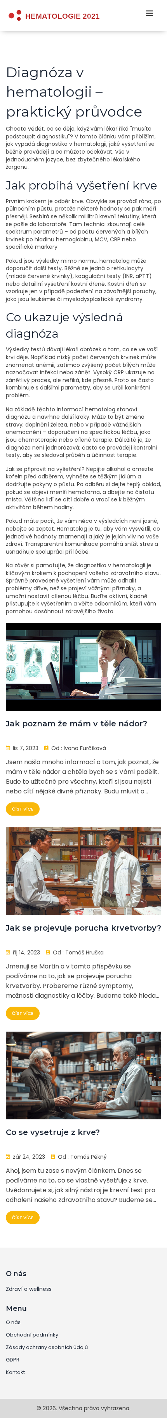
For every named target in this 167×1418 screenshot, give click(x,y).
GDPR (12, 1360)
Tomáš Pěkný (88, 1157)
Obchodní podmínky (32, 1335)
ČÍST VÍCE (22, 809)
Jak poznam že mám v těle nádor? (76, 723)
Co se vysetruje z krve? (53, 1132)
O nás (13, 1322)
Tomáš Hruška (84, 952)
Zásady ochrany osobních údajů (47, 1347)
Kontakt (15, 1372)
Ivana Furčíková (85, 748)
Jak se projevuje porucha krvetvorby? (83, 928)
